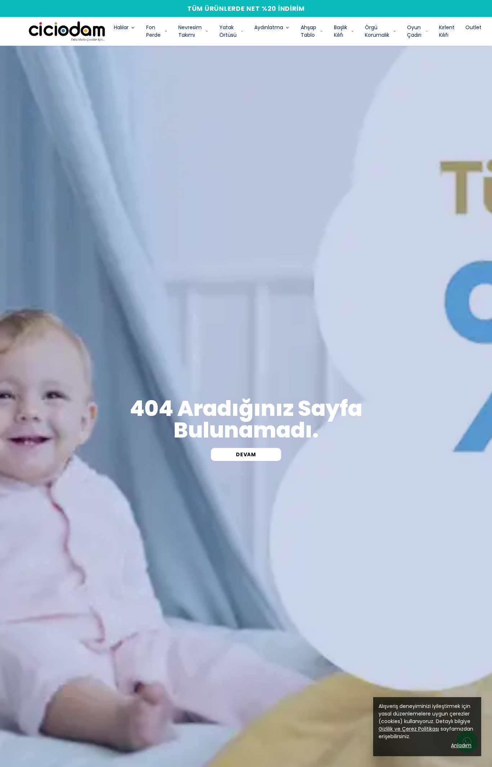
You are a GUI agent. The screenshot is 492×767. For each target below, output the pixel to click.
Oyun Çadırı (414, 31)
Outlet (473, 27)
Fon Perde (153, 31)
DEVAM (246, 454)
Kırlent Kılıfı (447, 31)
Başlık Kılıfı (340, 31)
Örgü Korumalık (377, 31)
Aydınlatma (268, 27)
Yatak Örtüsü (228, 31)
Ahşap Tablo (308, 31)
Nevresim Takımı (190, 31)
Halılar (121, 27)
